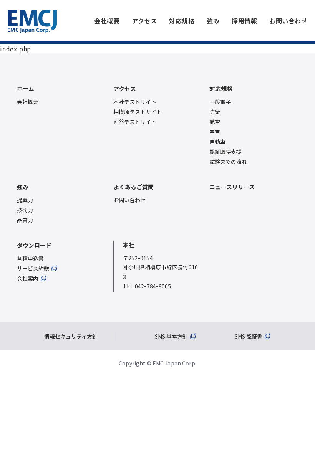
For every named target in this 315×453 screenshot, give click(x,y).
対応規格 (181, 20)
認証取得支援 (225, 151)
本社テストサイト (134, 102)
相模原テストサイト (137, 112)
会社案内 (27, 278)
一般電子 (220, 102)
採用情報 (244, 20)
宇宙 (214, 132)
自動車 (217, 141)
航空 (214, 122)
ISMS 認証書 (247, 336)
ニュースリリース (232, 187)
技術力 (25, 210)
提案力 (25, 200)
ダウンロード (34, 245)
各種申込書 (30, 258)
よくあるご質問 (133, 187)
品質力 (25, 220)
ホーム (25, 88)
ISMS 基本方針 (170, 336)
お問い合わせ (288, 20)
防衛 (214, 112)
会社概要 (106, 20)
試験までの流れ (228, 161)
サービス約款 (33, 268)
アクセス (144, 20)
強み (213, 20)
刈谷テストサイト (134, 122)
